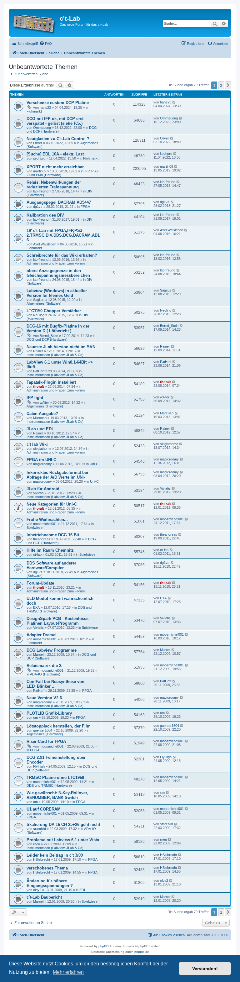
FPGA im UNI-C (41, 459)
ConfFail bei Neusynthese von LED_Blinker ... (55, 684)
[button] (228, 85)
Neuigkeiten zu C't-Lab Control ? (58, 138)
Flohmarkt (34, 111)
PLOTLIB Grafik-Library (49, 713)
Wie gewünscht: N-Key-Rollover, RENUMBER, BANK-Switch (57, 795)
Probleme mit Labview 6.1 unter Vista (63, 840)
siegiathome (42, 448)
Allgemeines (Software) (44, 303)
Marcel (38, 654)
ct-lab (37, 554)
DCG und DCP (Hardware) (47, 339)
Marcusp (40, 418)
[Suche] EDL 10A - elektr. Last (55, 154)
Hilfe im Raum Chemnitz (50, 550)
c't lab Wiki (37, 444)
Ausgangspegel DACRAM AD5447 (59, 202)
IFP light (35, 397)
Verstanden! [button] (205, 968)
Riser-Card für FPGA (46, 741)
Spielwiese (34, 527)
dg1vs (37, 206)
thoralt (38, 386)
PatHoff (38, 371)
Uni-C (94, 464)
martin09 (39, 171)
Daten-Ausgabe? (42, 413)
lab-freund (40, 191)
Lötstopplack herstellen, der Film (59, 726)
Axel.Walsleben (44, 244)
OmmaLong (42, 127)
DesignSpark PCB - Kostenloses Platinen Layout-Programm (57, 621)
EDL (82, 890)
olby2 (37, 890)
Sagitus (38, 300)
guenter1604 (42, 730)
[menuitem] (45, 43)
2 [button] (221, 85)
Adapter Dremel (42, 635)
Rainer (38, 351)
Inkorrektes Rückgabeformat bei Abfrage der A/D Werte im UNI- (57, 475)
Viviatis (38, 493)
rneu (36, 844)
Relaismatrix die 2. (44, 665)
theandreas (41, 539)
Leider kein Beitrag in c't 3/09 (55, 855)
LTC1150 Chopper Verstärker (54, 310)
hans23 (45, 107)
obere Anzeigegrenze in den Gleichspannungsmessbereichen (58, 273)
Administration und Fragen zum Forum (56, 263)
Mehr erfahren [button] (68, 972)
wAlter (44, 402)
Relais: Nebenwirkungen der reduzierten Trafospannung (54, 184)
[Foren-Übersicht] (35, 22)
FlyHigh (39, 766)
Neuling (38, 315)
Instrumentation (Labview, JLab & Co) (55, 355)
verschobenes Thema (47, 868)
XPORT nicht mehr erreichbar (55, 167)
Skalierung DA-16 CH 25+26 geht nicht (63, 824)
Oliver (37, 143)
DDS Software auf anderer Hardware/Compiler (51, 565)
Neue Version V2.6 (44, 698)
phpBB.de (141, 951)
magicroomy (42, 464)
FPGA (85, 206)
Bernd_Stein (49, 336)
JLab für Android (43, 488)
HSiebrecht (41, 859)
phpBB (103, 946)
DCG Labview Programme (52, 650)
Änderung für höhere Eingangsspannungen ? (50, 883)
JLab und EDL (40, 429)
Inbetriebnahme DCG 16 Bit (53, 535)
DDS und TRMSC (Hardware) (49, 785)
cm (35, 717)
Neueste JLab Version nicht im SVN (61, 346)
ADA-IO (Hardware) (45, 674)
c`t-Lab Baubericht (44, 897)
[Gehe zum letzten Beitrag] (174, 102)
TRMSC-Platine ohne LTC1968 (55, 777)
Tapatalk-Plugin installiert (51, 382)
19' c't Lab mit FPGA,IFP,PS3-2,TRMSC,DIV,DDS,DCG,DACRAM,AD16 (63, 235)
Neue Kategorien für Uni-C (52, 504)
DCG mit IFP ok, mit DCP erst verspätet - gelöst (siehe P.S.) (55, 121)
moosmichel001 (45, 524)
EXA (36, 607)
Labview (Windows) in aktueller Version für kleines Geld (57, 293)
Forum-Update (40, 583)
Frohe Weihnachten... (47, 519)
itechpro (39, 158)
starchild (39, 829)
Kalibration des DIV (45, 215)
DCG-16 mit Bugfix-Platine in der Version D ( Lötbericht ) (58, 328)
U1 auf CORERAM (44, 809)
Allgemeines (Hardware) (45, 406)
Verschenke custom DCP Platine (58, 102)
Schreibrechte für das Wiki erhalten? (62, 255)
